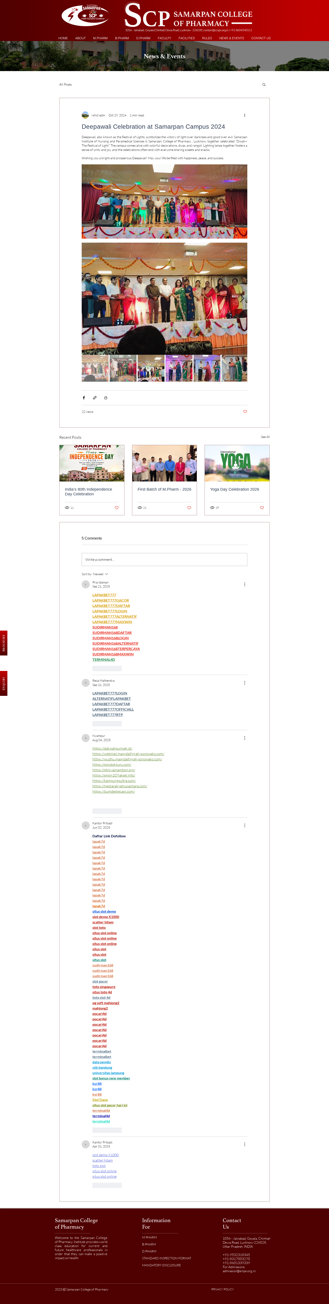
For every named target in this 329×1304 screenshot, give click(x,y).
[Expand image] (164, 299)
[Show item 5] (207, 368)
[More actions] (244, 115)
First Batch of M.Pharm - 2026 (164, 489)
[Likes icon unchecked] (95, 668)
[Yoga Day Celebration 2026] (237, 463)
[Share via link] (95, 398)
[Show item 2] (123, 368)
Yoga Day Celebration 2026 (234, 489)
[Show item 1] (95, 368)
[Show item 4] (179, 368)
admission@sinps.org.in (239, 1271)
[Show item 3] (151, 368)
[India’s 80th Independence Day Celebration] (92, 463)
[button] (207, 38)
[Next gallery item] (242, 298)
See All (265, 437)
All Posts (65, 84)
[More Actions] (244, 584)
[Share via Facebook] (84, 398)
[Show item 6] (235, 368)
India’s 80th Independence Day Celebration (88, 491)
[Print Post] (106, 398)
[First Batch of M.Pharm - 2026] (164, 463)
